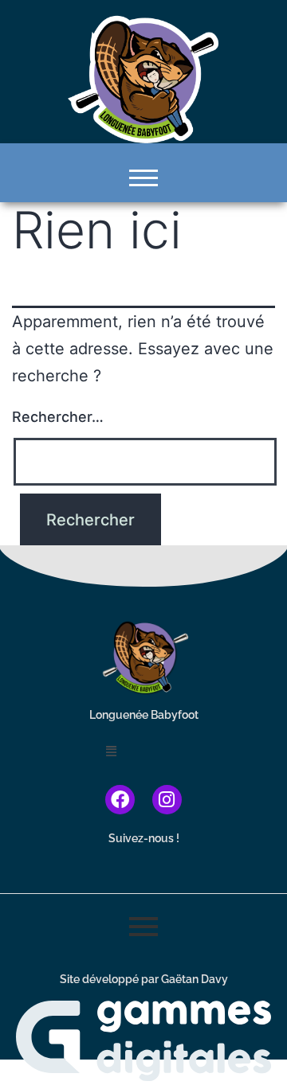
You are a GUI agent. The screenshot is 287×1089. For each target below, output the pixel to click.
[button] (143, 750)
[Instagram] (167, 799)
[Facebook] (120, 799)
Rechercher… (58, 416)
